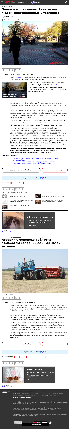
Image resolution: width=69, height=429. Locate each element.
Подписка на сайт (58, 393)
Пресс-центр (31, 392)
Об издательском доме (19, 392)
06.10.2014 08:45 (6, 6)
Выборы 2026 (53, 395)
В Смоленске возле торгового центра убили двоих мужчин (34, 162)
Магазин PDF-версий (42, 395)
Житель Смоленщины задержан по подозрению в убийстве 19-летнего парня (53, 195)
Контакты (48, 393)
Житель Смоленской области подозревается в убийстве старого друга (21, 201)
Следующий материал (35, 424)
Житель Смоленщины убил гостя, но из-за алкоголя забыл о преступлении (20, 206)
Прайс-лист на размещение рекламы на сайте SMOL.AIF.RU (28, 393)
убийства (19, 78)
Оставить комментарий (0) (55, 170)
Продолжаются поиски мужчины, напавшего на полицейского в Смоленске (21, 195)
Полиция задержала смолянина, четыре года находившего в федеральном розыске (54, 201)
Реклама (38, 392)
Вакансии (45, 392)
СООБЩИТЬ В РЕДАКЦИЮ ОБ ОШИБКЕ (22, 397)
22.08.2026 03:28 (6, 237)
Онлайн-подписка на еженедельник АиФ (24, 395)
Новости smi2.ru (7, 232)
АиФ (13, 66)
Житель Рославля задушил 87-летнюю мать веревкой (32, 163)
